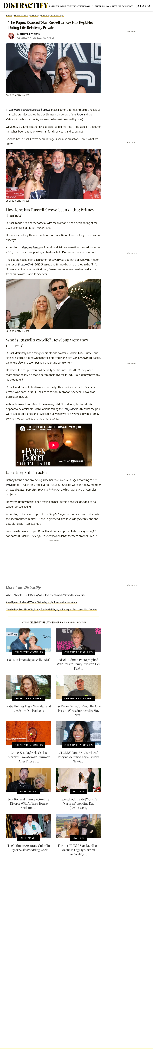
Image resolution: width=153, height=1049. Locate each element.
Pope (79, 114)
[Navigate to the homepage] (26, 5)
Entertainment (57, 6)
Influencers (96, 6)
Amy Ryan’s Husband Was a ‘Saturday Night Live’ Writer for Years (41, 602)
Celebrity (34, 15)
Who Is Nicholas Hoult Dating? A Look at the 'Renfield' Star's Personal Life (45, 595)
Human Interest (112, 6)
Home (9, 15)
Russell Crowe (42, 109)
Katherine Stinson (30, 34)
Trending (83, 6)
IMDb (9, 484)
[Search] (137, 5)
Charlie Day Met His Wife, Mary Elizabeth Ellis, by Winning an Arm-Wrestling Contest (51, 609)
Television (72, 6)
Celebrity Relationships (52, 15)
